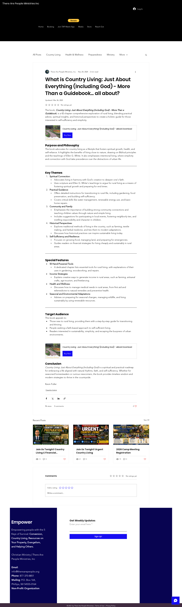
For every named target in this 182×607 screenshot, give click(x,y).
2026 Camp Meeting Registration (128, 451)
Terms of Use (99, 606)
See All (146, 420)
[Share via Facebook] (46, 398)
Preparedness (95, 54)
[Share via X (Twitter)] (52, 398)
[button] (73, 20)
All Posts (37, 54)
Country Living (53, 54)
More (122, 54)
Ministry (111, 54)
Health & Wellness (74, 54)
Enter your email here (80, 524)
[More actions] (135, 71)
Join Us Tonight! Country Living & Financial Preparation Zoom (50, 451)
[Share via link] (64, 398)
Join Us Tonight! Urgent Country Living (89, 451)
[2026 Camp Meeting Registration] (131, 435)
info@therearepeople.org (25, 571)
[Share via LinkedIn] (58, 398)
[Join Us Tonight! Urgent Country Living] (91, 435)
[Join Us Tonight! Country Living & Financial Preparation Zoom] (51, 435)
